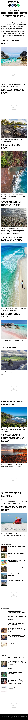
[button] (2, 1)
